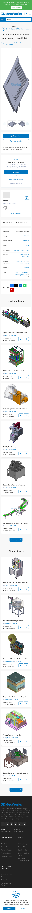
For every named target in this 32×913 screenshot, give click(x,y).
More (23, 908)
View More (15, 540)
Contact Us (4, 847)
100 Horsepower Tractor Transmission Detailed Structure (16, 409)
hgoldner (7, 737)
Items (8, 27)
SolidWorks (26, 240)
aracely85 (8, 699)
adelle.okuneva (9, 661)
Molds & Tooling (24, 263)
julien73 (7, 623)
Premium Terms (6, 853)
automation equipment (22, 276)
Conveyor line (19, 272)
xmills (6, 335)
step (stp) (17, 250)
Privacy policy (22, 844)
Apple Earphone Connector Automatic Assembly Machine (16, 332)
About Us (4, 844)
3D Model (15, 27)
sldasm (27, 250)
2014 (27, 245)
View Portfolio (16, 213)
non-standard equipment (21, 274)
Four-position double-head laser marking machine (16, 583)
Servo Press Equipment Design (13, 371)
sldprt (22, 250)
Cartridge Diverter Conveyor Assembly (16, 523)
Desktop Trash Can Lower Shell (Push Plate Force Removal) (16, 697)
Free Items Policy (6, 856)
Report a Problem (6, 850)
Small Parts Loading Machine (13, 621)
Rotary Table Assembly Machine (14, 485)
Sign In (17, 172)
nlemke (7, 585)
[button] (27, 123)
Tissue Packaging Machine (12, 735)
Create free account (16, 179)
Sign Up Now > (16, 7)
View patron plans (15, 183)
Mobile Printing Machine (11, 447)
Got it (9, 908)
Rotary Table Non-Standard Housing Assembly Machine (16, 773)
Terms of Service (23, 847)
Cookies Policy (22, 850)
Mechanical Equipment (21, 261)
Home (3, 27)
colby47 (7, 776)
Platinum (26, 267)
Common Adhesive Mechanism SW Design (16, 659)
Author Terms (5, 880)
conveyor (25, 272)
